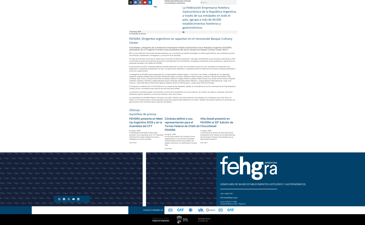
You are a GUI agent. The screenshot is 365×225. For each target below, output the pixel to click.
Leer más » (133, 143)
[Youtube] (145, 2)
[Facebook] (135, 2)
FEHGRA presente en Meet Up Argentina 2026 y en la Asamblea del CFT (146, 122)
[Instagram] (130, 2)
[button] (183, 32)
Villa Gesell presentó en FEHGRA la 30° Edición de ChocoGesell (216, 122)
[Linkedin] (149, 2)
